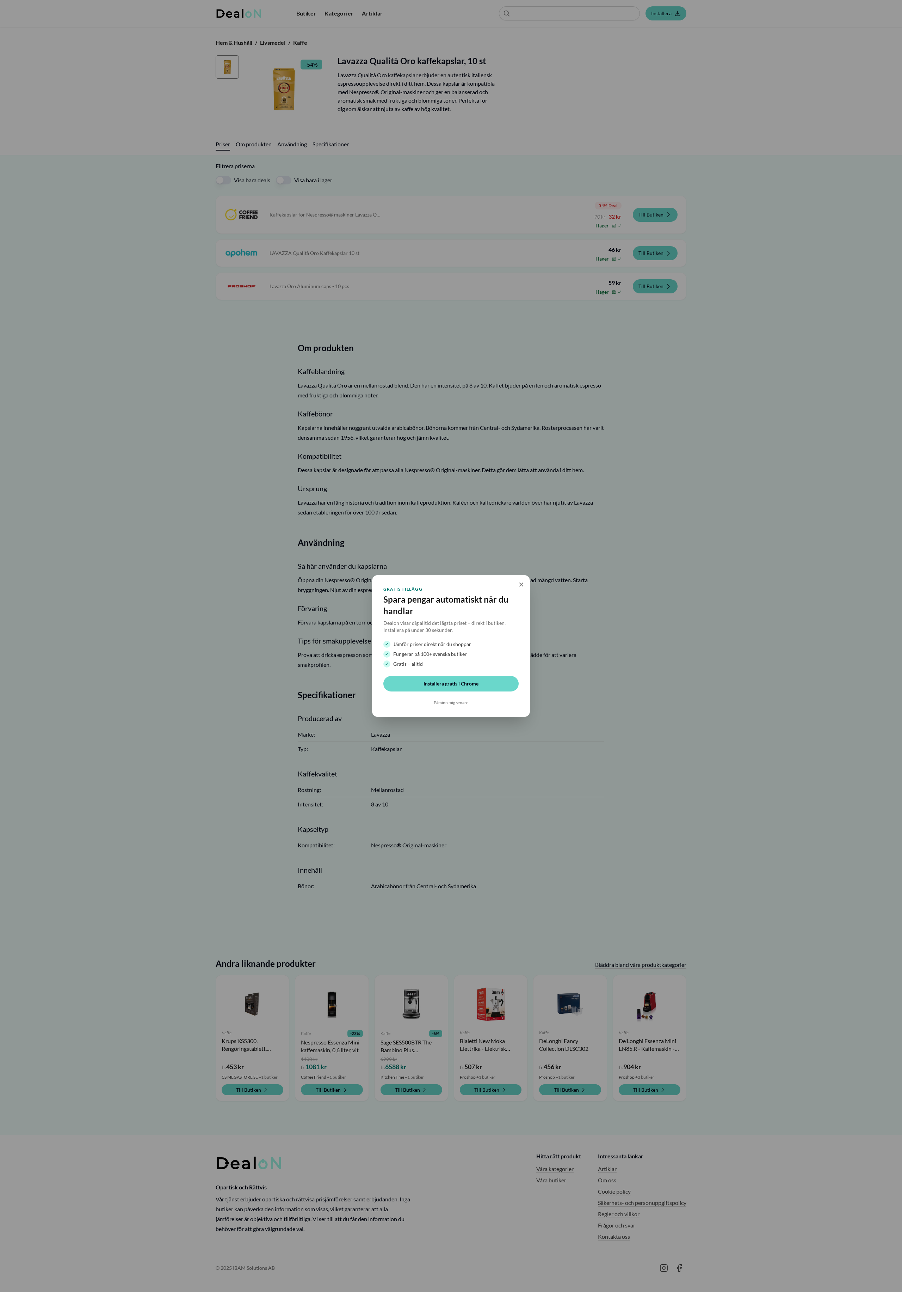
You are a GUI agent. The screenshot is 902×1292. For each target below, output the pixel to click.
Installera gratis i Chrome (451, 684)
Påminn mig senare (451, 702)
